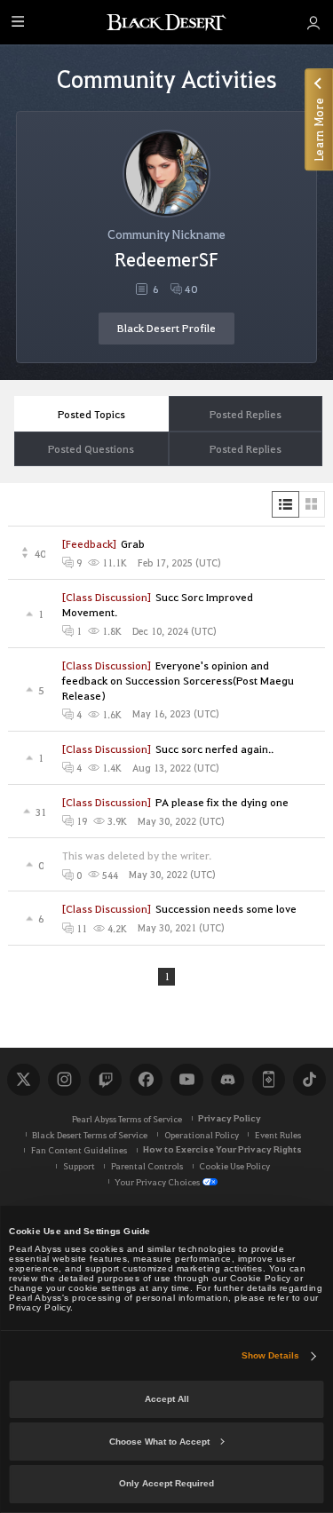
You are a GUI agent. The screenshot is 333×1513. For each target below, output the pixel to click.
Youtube (186, 1080)
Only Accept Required (166, 1483)
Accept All (167, 1399)
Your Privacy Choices (157, 1181)
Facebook (146, 1080)
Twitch (105, 1080)
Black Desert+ (268, 1080)
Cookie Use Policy (234, 1165)
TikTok (309, 1080)
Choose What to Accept (159, 1441)
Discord (227, 1080)
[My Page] (313, 22)
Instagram (64, 1080)
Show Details (270, 1355)
